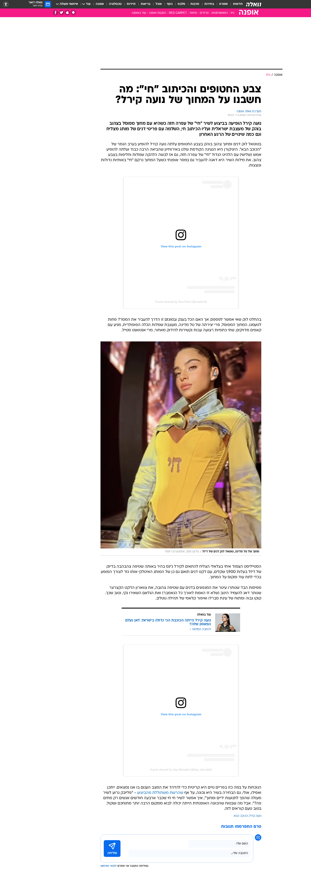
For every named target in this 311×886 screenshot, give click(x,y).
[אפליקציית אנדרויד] (73, 12)
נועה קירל (255, 816)
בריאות (145, 4)
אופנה (100, 4)
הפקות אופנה (157, 13)
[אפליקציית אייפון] (67, 12)
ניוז (232, 13)
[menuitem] (235, 4)
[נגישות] (5, 4)
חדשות (238, 4)
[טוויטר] (61, 12)
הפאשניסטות (219, 13)
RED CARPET (178, 13)
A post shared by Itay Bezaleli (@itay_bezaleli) (181, 769)
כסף (170, 4)
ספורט (223, 4)
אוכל (159, 4)
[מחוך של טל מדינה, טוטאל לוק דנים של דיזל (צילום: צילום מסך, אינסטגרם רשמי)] (180, 448)
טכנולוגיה (115, 4)
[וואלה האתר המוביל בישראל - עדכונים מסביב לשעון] (253, 4)
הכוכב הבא (241, 816)
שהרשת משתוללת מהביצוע (160, 793)
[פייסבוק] (55, 12)
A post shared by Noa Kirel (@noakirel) (181, 301)
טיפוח (193, 13)
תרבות (194, 4)
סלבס (181, 4)
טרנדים (204, 13)
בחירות (209, 4)
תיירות (131, 4)
